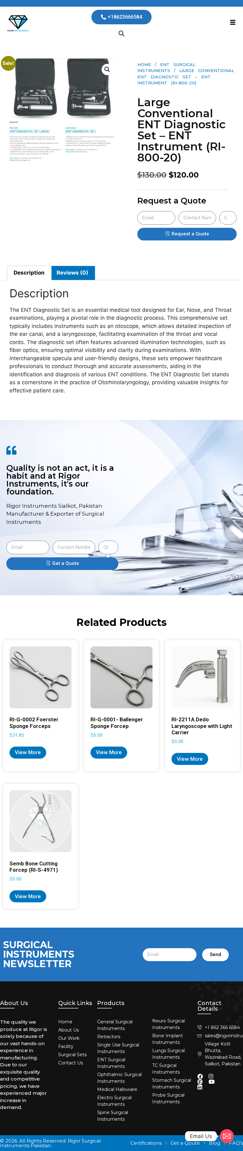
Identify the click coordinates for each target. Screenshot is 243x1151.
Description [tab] (29, 273)
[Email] (227, 1136)
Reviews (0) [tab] (72, 273)
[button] (107, 69)
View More (28, 752)
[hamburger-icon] (233, 23)
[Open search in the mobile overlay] (121, 33)
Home (144, 64)
